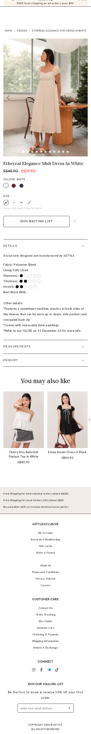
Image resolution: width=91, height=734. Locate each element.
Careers (46, 590)
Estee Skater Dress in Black (67, 457)
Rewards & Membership (45, 545)
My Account (45, 538)
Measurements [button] (17, 352)
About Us (45, 571)
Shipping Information (45, 646)
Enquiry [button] (10, 366)
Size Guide (45, 626)
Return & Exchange (45, 653)
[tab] (45, 251)
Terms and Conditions (45, 577)
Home (8, 36)
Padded (22, 36)
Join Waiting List (36, 227)
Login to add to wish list (74, 227)
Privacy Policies (45, 584)
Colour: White (14, 185)
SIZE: (7, 202)
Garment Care (46, 633)
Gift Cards (45, 551)
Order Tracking (46, 620)
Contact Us (46, 613)
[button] (89, 425)
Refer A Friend (45, 558)
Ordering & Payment (45, 639)
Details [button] (10, 251)
